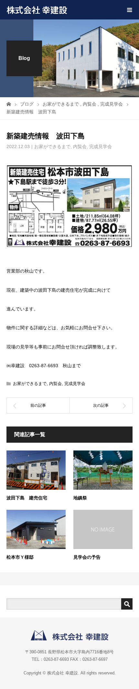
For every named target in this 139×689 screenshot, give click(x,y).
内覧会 (80, 146)
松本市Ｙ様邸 (20, 557)
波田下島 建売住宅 (26, 497)
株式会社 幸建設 (36, 10)
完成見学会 (100, 146)
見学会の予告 (87, 557)
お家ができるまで (52, 146)
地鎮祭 (80, 497)
